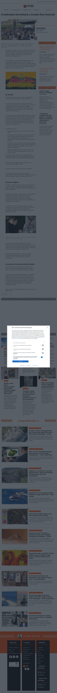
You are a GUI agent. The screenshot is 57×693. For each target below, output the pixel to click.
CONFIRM (20, 361)
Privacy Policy (34, 365)
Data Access (28, 365)
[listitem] (28, 342)
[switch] (42, 345)
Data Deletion (22, 365)
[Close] (48, 328)
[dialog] (28, 346)
